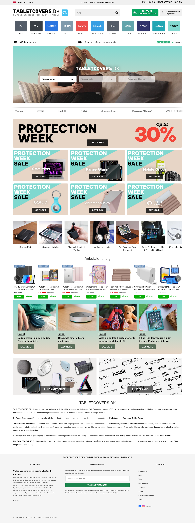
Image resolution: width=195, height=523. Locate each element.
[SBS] (79, 111)
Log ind (178, 2)
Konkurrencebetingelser (146, 495)
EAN (144, 2)
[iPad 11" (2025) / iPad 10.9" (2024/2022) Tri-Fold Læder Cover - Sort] (25, 275)
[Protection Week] (97, 69)
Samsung (97, 409)
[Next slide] (178, 236)
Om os (151, 2)
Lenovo (117, 409)
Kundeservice (164, 2)
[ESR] (35, 111)
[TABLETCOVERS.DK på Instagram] (143, 507)
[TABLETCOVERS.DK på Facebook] (139, 507)
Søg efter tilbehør (136, 79)
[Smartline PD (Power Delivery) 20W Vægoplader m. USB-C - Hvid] (145, 275)
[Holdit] (57, 111)
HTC (111, 409)
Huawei (105, 409)
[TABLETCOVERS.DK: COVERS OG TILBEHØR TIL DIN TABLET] (36, 12)
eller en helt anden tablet (130, 409)
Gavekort (141, 487)
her (116, 493)
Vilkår (140, 479)
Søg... (140, 499)
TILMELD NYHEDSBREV (97, 485)
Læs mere (25, 347)
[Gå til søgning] (116, 12)
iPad (90, 409)
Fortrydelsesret (143, 483)
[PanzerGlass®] (136, 111)
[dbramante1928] (104, 111)
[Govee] (14, 111)
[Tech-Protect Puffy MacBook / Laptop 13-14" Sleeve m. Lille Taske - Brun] (121, 275)
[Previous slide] (17, 236)
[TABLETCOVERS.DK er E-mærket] (65, 12)
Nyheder (35, 464)
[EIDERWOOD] (171, 111)
